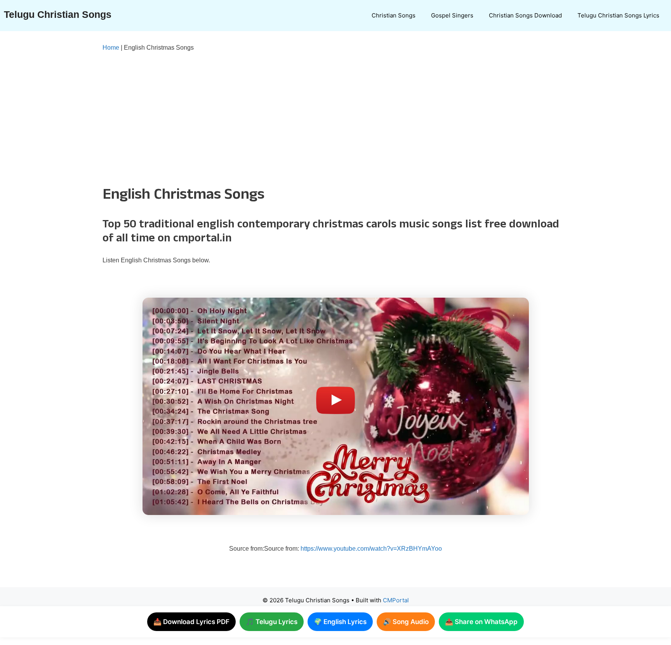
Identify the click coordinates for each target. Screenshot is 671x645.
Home (111, 47)
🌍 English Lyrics (340, 622)
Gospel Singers (452, 15)
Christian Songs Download (525, 15)
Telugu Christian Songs (57, 14)
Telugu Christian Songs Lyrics (618, 15)
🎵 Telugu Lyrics (271, 622)
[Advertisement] (320, 117)
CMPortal (396, 600)
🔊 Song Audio (406, 622)
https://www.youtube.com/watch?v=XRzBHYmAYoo (371, 548)
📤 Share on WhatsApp (481, 622)
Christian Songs (393, 15)
